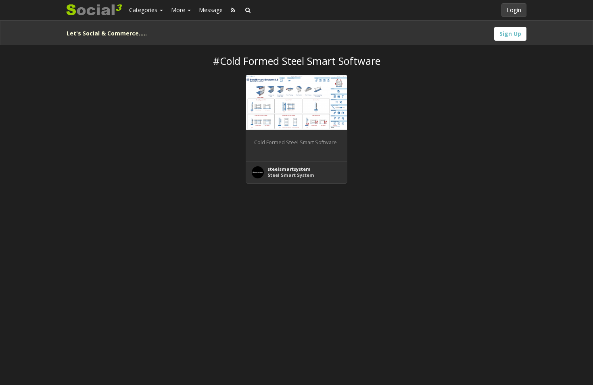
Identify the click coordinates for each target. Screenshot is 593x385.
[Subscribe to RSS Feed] (233, 10)
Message (211, 10)
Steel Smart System (290, 175)
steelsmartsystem (289, 169)
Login (514, 10)
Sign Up (510, 33)
